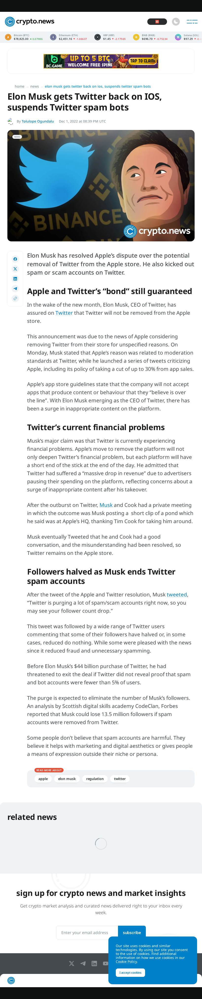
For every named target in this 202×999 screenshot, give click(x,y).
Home (19, 86)
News (34, 86)
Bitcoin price (24, 37)
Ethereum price (68, 37)
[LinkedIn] (95, 964)
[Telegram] (84, 964)
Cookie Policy (126, 961)
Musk (106, 504)
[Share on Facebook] (15, 259)
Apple (43, 778)
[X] (73, 964)
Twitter (64, 312)
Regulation (95, 778)
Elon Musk (67, 778)
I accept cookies (130, 972)
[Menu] (192, 21)
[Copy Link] (15, 298)
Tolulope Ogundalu (38, 121)
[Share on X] (15, 269)
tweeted (177, 594)
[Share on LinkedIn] (15, 278)
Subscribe (132, 932)
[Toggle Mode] (176, 22)
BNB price (150, 37)
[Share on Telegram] (15, 288)
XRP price (110, 37)
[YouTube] (107, 964)
